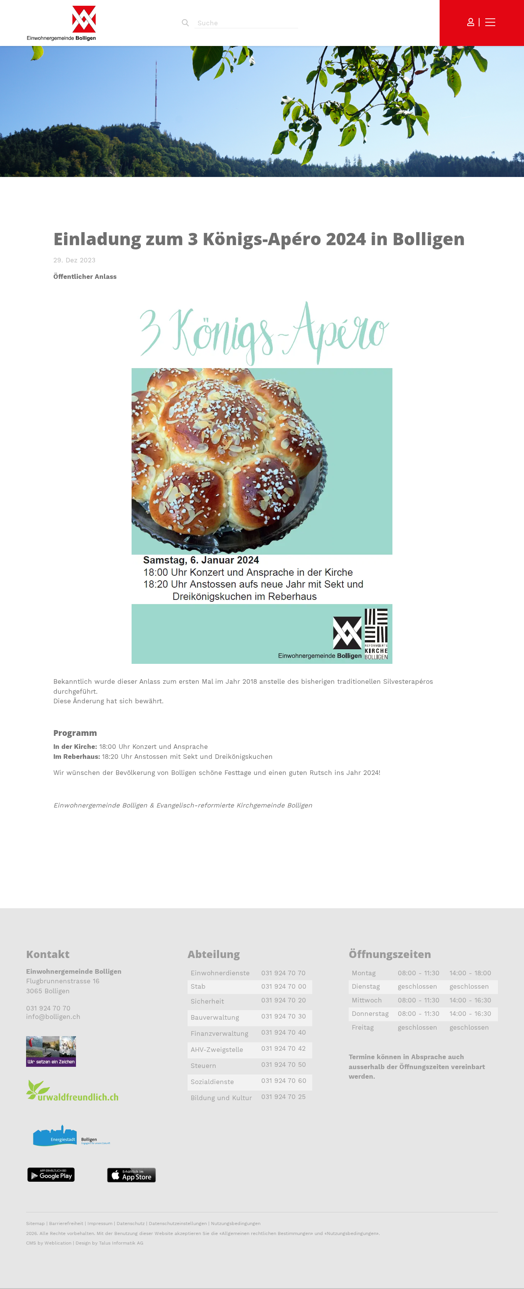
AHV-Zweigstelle (217, 1049)
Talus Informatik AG (121, 1243)
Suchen (185, 23)
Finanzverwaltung (219, 1033)
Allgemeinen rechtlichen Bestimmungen (266, 1233)
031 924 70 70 (48, 1008)
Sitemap (35, 1223)
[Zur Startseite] (61, 23)
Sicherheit (207, 1001)
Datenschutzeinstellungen (178, 1223)
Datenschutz (131, 1223)
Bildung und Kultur (221, 1098)
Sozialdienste (212, 1082)
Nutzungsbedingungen (235, 1223)
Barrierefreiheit (67, 1223)
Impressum (99, 1223)
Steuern (203, 1066)
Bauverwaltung (215, 1017)
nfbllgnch (54, 1016)
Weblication (57, 1243)
